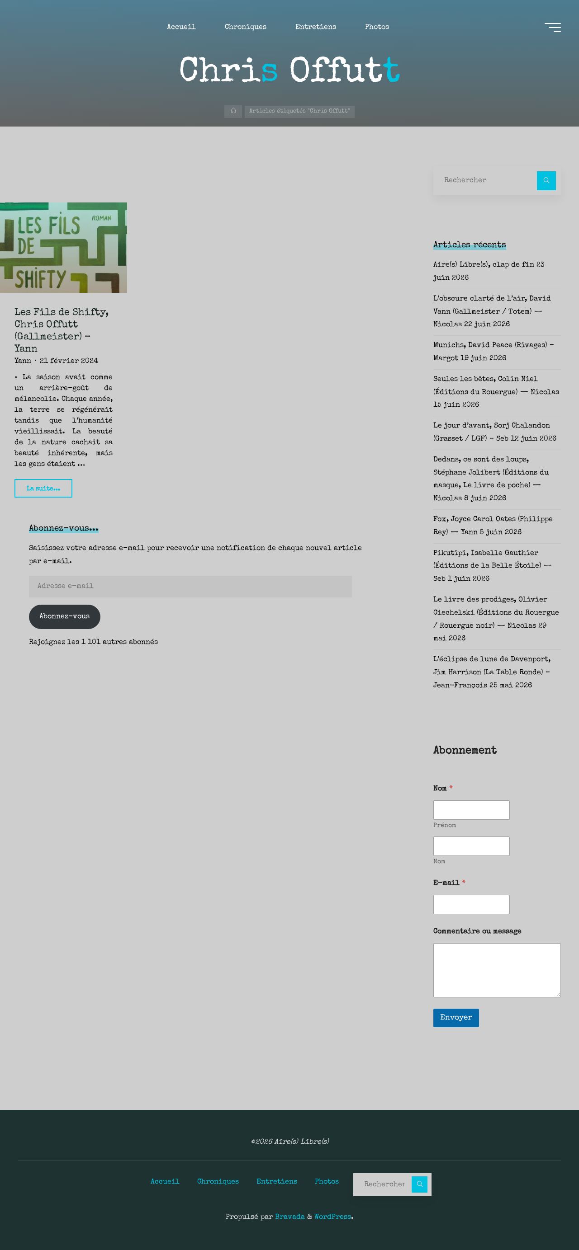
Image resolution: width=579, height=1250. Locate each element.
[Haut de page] (543, 1215)
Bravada (289, 1217)
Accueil (165, 1182)
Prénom (444, 825)
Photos (327, 1182)
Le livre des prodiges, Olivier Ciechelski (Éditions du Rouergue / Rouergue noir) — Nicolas (496, 613)
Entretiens (276, 1182)
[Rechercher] (546, 180)
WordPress (332, 1217)
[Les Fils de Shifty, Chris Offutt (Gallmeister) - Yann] (63, 247)
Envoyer (456, 1018)
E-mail (449, 883)
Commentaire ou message (477, 931)
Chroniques (218, 1182)
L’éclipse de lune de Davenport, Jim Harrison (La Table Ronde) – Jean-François (492, 673)
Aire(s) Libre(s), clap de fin (483, 265)
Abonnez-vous (64, 616)
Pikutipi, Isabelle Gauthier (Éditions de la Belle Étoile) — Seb (492, 566)
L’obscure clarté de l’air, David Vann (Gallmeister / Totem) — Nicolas (492, 312)
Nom (439, 862)
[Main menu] (553, 27)
